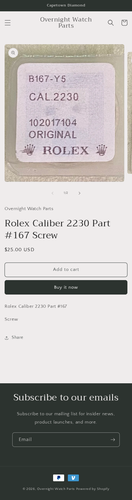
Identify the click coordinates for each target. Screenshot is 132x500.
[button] (7, 22)
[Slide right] (79, 193)
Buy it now (66, 287)
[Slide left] (52, 193)
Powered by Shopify (93, 489)
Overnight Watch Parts (56, 489)
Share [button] (17, 337)
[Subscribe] (112, 439)
